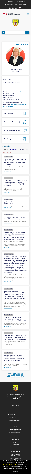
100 (22, 373)
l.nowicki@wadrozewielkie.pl (15, 420)
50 (19, 373)
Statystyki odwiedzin (15, 446)
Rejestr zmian (15, 444)
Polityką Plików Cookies (10, 464)
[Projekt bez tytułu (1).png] (15, 22)
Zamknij (15, 472)
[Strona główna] (3, 32)
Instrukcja (22, 1)
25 (16, 373)
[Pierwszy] (7, 376)
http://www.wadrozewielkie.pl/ (19, 104)
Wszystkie (5, 149)
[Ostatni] (23, 376)
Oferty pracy (6, 152)
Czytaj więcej (8, 171)
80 (19, 376)
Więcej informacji (9, 106)
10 (13, 373)
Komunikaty (14, 149)
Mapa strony (11, 1)
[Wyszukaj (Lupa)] (27, 32)
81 (21, 376)
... (16, 376)
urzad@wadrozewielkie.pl (14, 91)
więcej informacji (22, 44)
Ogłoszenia (24, 149)
